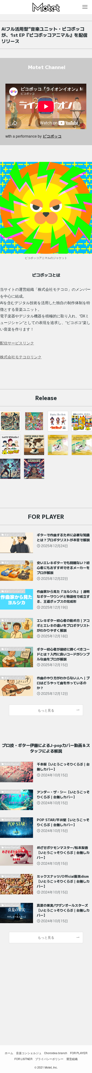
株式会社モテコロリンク (21, 356)
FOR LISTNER (23, 1059)
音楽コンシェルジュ (29, 1053)
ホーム (9, 1053)
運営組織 (72, 1059)
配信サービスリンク (17, 342)
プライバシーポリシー (49, 1059)
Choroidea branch (55, 1053)
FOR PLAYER (78, 1053)
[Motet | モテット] (45, 7)
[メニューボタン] (85, 7)
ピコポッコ (52, 136)
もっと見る (46, 710)
